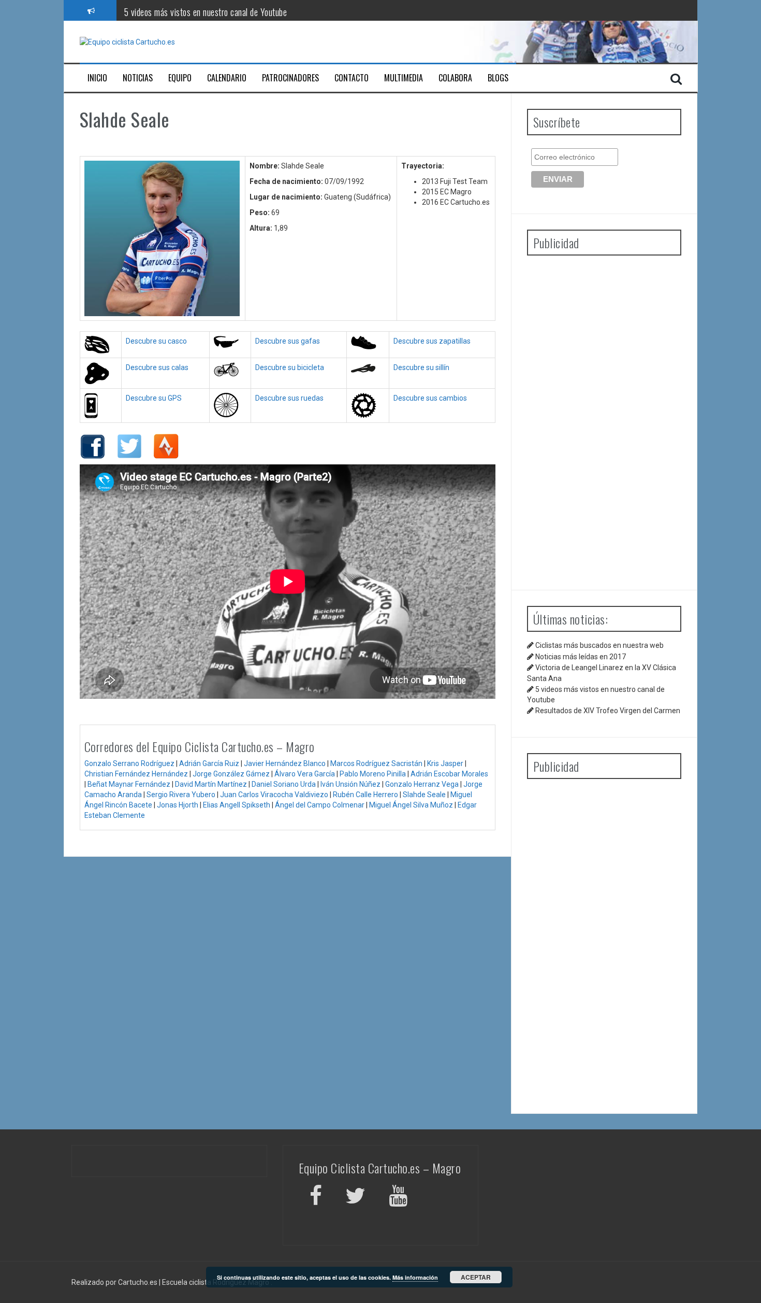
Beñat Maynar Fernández (128, 784)
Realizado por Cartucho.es (114, 1282)
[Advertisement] (604, 418)
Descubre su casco (156, 341)
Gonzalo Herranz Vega (422, 784)
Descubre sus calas (157, 367)
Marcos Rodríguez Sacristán (376, 763)
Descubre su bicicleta (289, 367)
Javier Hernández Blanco (285, 763)
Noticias (138, 78)
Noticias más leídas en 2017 (580, 657)
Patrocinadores (290, 78)
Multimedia (403, 78)
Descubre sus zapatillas (432, 341)
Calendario (226, 78)
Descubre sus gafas (287, 341)
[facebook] (316, 1197)
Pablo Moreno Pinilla (373, 774)
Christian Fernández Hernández (136, 774)
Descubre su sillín (421, 367)
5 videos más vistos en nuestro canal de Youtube (205, 10)
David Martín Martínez (211, 784)
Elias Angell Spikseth (236, 805)
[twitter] (355, 1197)
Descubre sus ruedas (289, 398)
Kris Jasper (445, 763)
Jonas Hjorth (177, 805)
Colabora (455, 78)
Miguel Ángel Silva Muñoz (411, 805)
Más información (415, 1277)
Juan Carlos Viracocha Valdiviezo (274, 794)
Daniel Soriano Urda (284, 784)
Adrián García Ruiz (209, 763)
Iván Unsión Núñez (350, 784)
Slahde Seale (424, 794)
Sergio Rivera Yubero (181, 794)
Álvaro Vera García (304, 774)
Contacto (351, 78)
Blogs (498, 78)
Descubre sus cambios (430, 398)
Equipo (180, 78)
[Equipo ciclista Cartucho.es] (127, 41)
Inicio (97, 78)
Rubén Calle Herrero (365, 794)
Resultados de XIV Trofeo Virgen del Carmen (607, 710)
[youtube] (400, 1197)
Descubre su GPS (154, 398)
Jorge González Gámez (231, 774)
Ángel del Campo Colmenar (319, 805)
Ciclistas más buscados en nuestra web (599, 645)
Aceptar (476, 1277)
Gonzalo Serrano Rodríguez (129, 763)
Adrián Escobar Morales (449, 774)
